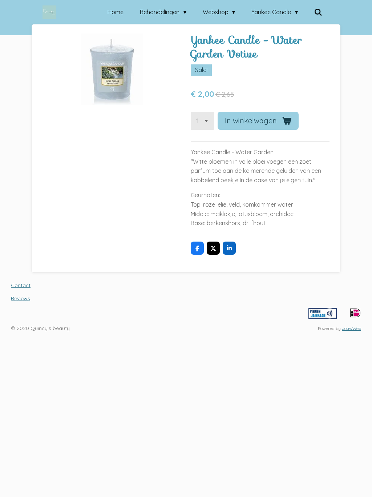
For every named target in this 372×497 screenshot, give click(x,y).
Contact (21, 285)
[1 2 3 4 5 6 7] (202, 121)
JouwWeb (351, 328)
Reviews (20, 298)
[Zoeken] (318, 12)
